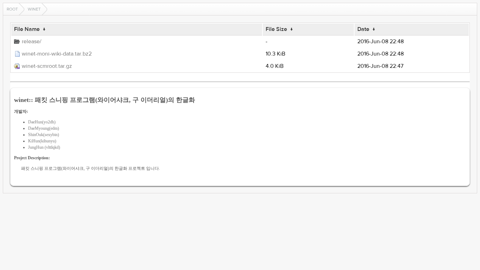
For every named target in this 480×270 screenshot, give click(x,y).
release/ (31, 41)
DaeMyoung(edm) (43, 128)
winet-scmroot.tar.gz (47, 66)
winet (34, 9)
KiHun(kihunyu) (42, 141)
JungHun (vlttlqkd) (44, 147)
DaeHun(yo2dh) (42, 122)
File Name (27, 29)
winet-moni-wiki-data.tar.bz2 (57, 53)
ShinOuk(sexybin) (43, 134)
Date (363, 29)
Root (12, 9)
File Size (276, 29)
